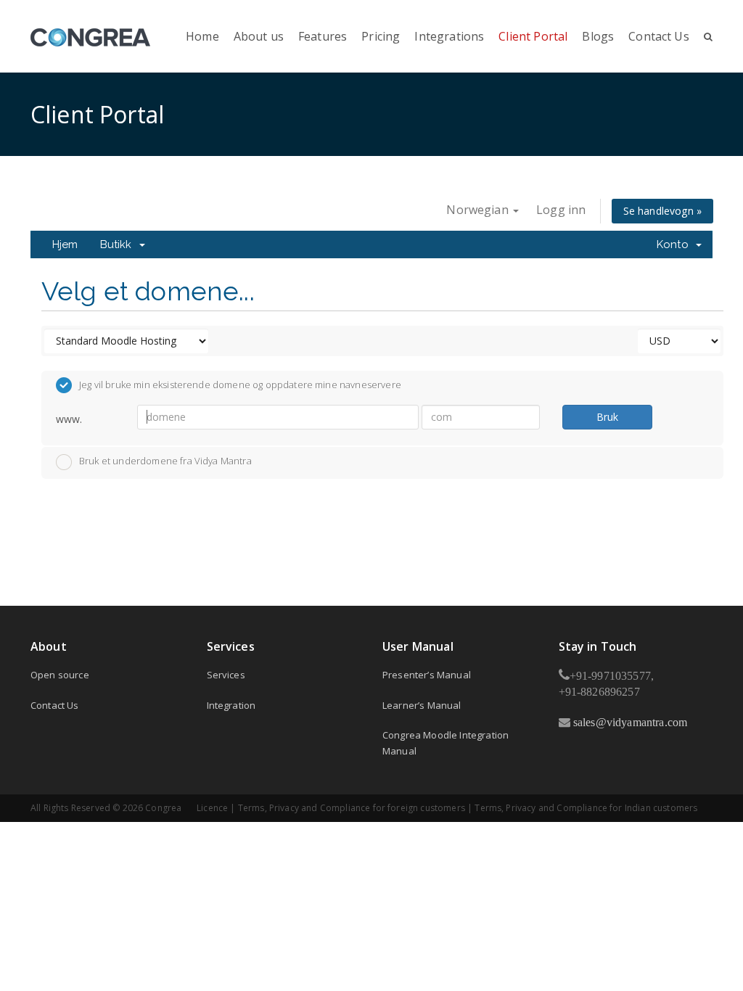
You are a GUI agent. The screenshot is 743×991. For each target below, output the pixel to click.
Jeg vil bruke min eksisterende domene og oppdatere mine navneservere (240, 384)
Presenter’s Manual (426, 674)
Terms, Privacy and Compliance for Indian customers (586, 808)
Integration (231, 705)
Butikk (119, 244)
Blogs (598, 36)
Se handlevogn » (662, 211)
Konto (675, 244)
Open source (59, 674)
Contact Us (658, 36)
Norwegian (479, 210)
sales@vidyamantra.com (629, 722)
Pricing (380, 36)
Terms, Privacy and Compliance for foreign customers (351, 808)
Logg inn (561, 210)
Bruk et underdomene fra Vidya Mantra (165, 460)
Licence (212, 808)
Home (202, 36)
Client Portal (532, 36)
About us (259, 36)
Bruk (607, 417)
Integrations (449, 36)
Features (322, 36)
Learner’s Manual (421, 705)
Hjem (65, 244)
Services (226, 674)
